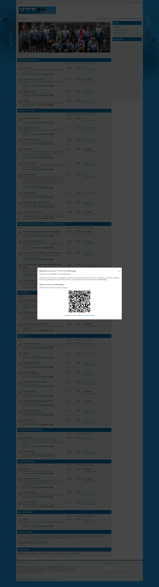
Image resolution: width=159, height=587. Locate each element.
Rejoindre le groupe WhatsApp (86, 315)
